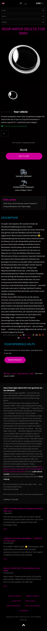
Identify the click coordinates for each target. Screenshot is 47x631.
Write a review (9, 199)
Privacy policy (30, 601)
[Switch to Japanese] (37, 335)
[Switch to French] (27, 335)
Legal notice (16, 601)
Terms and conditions (32, 606)
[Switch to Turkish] (22, 338)
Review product (15, 360)
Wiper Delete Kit (22, 373)
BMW (32, 373)
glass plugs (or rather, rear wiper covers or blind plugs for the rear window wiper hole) (23, 469)
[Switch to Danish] (29, 338)
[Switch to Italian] (33, 335)
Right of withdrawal (13, 606)
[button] (25, 4)
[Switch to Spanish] (40, 335)
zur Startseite (23, 610)
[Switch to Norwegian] (43, 335)
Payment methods (14, 596)
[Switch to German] (21, 335)
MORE (5, 529)
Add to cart (24, 156)
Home (8, 373)
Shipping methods (32, 596)
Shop (14, 373)
